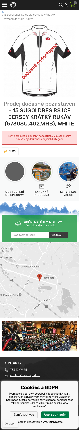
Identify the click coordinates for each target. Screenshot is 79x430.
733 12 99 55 (18, 369)
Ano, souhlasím (55, 414)
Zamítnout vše (24, 414)
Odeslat (56, 235)
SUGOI (12, 151)
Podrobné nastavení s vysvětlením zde (40, 422)
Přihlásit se (66, 4)
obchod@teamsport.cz (25, 375)
